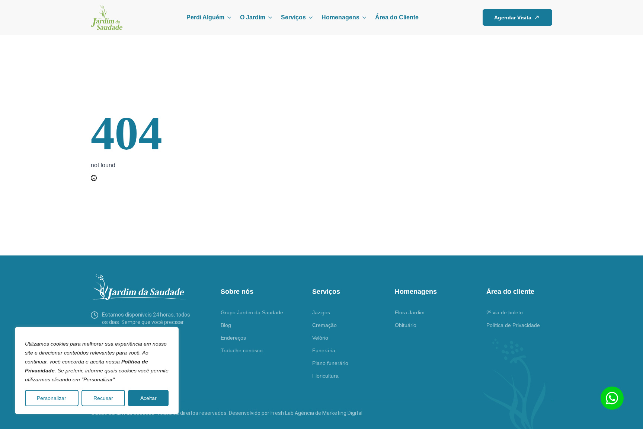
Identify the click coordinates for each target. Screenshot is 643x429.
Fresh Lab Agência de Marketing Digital (316, 413)
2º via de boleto (504, 312)
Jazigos (321, 312)
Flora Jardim (410, 312)
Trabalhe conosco (242, 350)
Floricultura (325, 376)
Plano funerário (330, 363)
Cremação (324, 325)
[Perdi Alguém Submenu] (227, 17)
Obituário (405, 325)
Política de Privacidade (513, 325)
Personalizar (51, 398)
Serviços (293, 17)
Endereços (233, 338)
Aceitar (148, 398)
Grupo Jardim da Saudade (252, 312)
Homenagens (340, 17)
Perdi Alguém (205, 17)
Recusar (103, 398)
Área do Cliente (397, 17)
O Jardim (252, 17)
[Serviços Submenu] (309, 17)
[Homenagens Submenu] (362, 17)
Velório (320, 338)
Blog (226, 325)
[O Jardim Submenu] (268, 17)
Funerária (323, 350)
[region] (97, 370)
